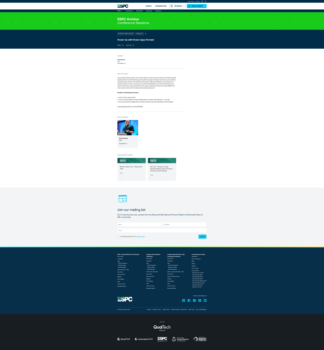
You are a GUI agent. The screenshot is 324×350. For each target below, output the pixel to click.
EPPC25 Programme (151, 265)
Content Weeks (195, 270)
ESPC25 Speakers (122, 267)
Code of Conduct (121, 284)
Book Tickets (120, 256)
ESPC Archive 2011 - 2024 (123, 269)
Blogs (193, 261)
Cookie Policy (166, 309)
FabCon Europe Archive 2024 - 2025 (175, 271)
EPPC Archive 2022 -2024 (152, 271)
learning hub (160, 6)
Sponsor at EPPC (150, 276)
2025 (118, 261)
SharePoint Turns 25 (196, 287)
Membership (194, 256)
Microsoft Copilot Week (197, 276)
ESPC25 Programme (122, 263)
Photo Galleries (120, 279)
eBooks (193, 263)
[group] (131, 169)
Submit (202, 236)
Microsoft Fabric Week (197, 278)
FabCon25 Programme (173, 265)
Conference (129, 11)
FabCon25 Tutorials (172, 267)
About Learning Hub (196, 259)
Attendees (139, 11)
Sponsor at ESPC (121, 274)
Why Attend (120, 272)
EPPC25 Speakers (151, 269)
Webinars (194, 266)
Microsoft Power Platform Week (199, 280)
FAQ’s (118, 281)
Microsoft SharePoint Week (198, 282)
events (149, 6)
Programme (120, 259)
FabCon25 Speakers (172, 269)
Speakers (158, 11)
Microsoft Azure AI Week (198, 272)
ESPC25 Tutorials (122, 265)
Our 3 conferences (201, 309)
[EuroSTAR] (123, 339)
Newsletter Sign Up (121, 286)
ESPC (119, 11)
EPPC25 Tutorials (151, 267)
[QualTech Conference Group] (162, 329)
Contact (197, 1)
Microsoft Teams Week (197, 285)
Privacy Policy (157, 309)
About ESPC (191, 1)
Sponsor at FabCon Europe (173, 276)
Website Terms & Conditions (179, 309)
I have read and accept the (132, 236)
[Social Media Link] (183, 300)
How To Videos (195, 268)
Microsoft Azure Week (197, 274)
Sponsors (149, 11)
